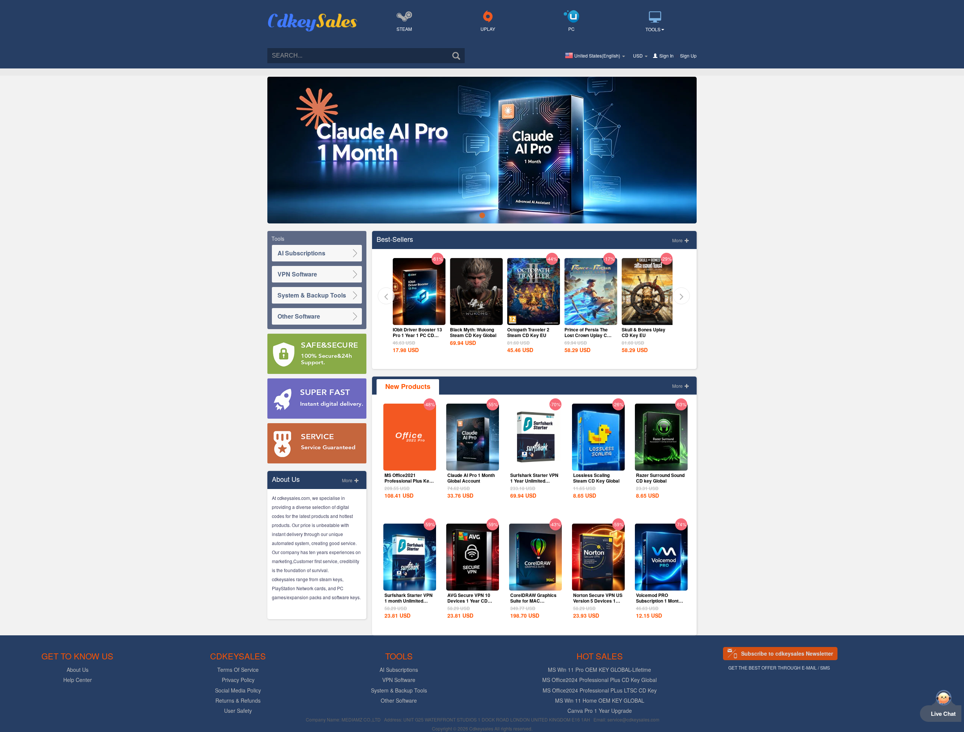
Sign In (666, 55)
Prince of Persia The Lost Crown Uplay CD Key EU (530, 335)
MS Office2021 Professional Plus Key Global (408, 481)
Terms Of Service (238, 669)
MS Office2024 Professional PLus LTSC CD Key (600, 690)
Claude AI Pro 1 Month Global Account (471, 478)
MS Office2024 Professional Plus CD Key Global (599, 679)
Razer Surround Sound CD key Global (660, 478)
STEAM (404, 29)
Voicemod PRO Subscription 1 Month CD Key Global (658, 601)
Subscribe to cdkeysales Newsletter (787, 653)
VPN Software (297, 274)
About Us (77, 669)
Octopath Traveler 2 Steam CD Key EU (471, 332)
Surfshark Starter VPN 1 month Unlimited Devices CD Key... (408, 601)
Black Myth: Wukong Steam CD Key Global (416, 332)
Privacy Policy (238, 679)
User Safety (238, 710)
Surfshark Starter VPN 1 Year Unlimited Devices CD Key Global (534, 483)
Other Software (299, 316)
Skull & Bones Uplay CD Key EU (586, 332)
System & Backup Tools (312, 295)
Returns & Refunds (238, 700)
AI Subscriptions (301, 253)
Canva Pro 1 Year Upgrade (599, 710)
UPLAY (487, 29)
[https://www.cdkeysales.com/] (312, 13)
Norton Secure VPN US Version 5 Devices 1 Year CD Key (597, 601)
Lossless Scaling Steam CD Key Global (596, 478)
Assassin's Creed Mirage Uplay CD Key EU (645, 335)
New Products (407, 386)
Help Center (77, 679)
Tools (652, 29)
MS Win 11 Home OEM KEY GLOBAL (599, 700)
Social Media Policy (238, 690)
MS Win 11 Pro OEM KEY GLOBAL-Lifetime (599, 669)
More (348, 480)
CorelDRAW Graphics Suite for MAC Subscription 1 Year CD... (533, 603)
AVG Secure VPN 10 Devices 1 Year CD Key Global (468, 601)
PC (571, 29)
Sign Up (688, 55)
